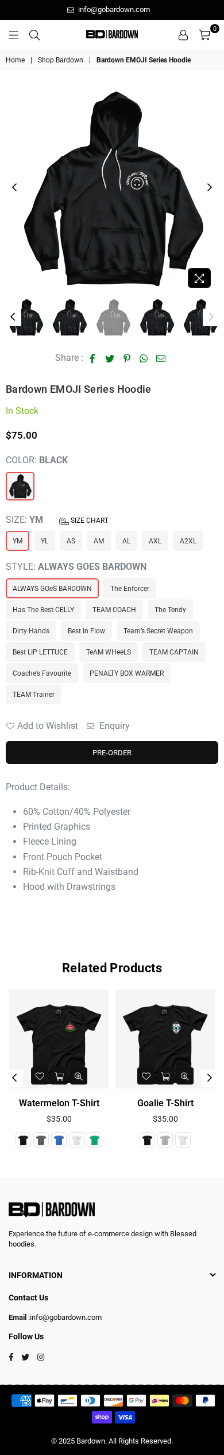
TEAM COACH (114, 610)
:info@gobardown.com (64, 1317)
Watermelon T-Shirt (59, 1103)
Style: (76, 566)
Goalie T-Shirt (165, 1103)
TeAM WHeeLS (108, 652)
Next (209, 187)
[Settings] (183, 34)
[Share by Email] (161, 358)
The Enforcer (129, 589)
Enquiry (113, 725)
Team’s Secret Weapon (158, 631)
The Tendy (170, 610)
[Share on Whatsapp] (144, 358)
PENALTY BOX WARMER (127, 673)
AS (71, 541)
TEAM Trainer (34, 695)
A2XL (188, 541)
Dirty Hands (31, 631)
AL (126, 541)
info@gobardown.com (113, 9)
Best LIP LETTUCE (40, 652)
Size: (57, 519)
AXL (155, 541)
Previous (14, 187)
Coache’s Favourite (42, 673)
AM (99, 541)
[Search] (34, 34)
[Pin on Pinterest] (127, 358)
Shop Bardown (60, 60)
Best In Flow (86, 631)
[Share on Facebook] (92, 358)
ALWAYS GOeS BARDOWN (52, 589)
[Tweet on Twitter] (110, 358)
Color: (37, 460)
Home (15, 60)
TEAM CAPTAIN (174, 652)
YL (44, 541)
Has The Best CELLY (43, 610)
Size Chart (89, 520)
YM (17, 541)
